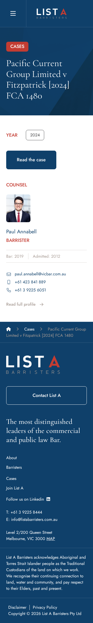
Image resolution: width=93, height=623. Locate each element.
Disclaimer (17, 607)
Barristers (14, 467)
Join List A (15, 488)
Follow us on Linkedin (26, 499)
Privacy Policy (45, 607)
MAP (51, 539)
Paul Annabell (21, 231)
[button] (35, 135)
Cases (11, 478)
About (11, 458)
